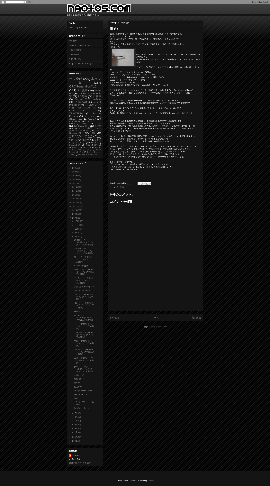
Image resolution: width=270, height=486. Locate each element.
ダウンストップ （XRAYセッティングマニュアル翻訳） (84, 368)
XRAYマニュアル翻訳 (82, 128)
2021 (74, 168)
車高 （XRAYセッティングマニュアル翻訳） (84, 360)
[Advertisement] (155, 289)
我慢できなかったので (84, 286)
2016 (74, 187)
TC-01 (87, 145)
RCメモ (88, 150)
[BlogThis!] (141, 183)
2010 (74, 210)
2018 (74, 179)
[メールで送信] (139, 183)
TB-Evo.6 (84, 93)
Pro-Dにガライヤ (81, 408)
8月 (76, 236)
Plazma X (91, 119)
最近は (77, 311)
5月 (76, 421)
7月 (76, 413)
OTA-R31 (97, 145)
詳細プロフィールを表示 (80, 463)
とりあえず (79, 375)
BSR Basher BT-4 (82, 126)
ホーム (155, 317)
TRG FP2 (73, 59)
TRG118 (73, 50)
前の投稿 (196, 317)
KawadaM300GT (77, 110)
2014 (74, 195)
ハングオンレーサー (85, 129)
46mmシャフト (81, 394)
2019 (74, 175)
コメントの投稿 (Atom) (157, 327)
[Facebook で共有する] (147, 183)
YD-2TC (85, 140)
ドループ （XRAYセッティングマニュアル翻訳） (84, 351)
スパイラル (156, 123)
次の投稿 (114, 317)
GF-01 (71, 150)
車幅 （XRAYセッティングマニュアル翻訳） (84, 343)
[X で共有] (144, 183)
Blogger (151, 480)
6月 (76, 417)
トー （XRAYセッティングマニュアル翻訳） (84, 326)
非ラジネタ (85, 80)
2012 (74, 202)
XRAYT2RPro (76, 113)
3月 (76, 428)
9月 (76, 233)
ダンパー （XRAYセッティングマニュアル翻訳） (84, 305)
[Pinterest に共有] (149, 183)
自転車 (97, 96)
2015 (74, 191)
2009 (74, 214)
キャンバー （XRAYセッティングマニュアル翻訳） (84, 280)
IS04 (93, 133)
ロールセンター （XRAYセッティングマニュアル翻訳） (84, 317)
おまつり (78, 387)
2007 (74, 437)
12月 (77, 221)
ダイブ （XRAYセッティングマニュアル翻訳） (84, 296)
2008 (74, 218)
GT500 (98, 124)
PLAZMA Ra (88, 107)
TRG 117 (75, 147)
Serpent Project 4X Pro (79, 64)
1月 (76, 432)
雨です (77, 383)
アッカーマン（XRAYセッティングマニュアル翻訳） (84, 334)
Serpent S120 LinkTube (88, 99)
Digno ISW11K (82, 154)
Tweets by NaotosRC (78, 27)
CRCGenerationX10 (82, 86)
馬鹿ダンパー (80, 379)
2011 (74, 206)
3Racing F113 (75, 119)
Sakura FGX (74, 145)
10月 (77, 229)
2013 (74, 198)
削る (76, 398)
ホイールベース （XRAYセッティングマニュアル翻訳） (84, 250)
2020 (74, 172)
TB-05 (72, 54)
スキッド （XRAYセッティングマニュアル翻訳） (84, 259)
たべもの (90, 116)
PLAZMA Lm (75, 121)
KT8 (79, 150)
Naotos (75, 455)
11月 (77, 225)
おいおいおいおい (82, 290)
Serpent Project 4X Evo (79, 45)
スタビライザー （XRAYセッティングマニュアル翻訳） (84, 242)
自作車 (98, 126)
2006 (74, 441)
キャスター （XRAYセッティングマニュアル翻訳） (84, 271)
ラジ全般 (73, 41)
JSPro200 (83, 124)
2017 (74, 183)
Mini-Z (92, 154)
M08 (96, 147)
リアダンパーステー (83, 390)
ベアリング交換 (81, 265)
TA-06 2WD (80, 102)
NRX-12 (91, 138)
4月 (76, 424)
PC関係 (82, 96)
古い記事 (120, 187)
